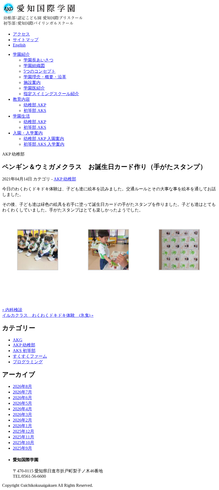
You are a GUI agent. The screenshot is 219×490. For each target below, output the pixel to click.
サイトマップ (25, 39)
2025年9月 (22, 448)
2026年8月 (22, 386)
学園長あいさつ (38, 60)
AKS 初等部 (24, 350)
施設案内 (32, 82)
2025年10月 (23, 442)
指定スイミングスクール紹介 (51, 93)
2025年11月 (23, 437)
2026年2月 (22, 420)
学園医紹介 (34, 88)
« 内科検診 (12, 309)
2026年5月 (22, 403)
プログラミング (28, 362)
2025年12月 (23, 431)
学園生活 (21, 116)
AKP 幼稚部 (65, 179)
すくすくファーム (30, 356)
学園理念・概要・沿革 (45, 77)
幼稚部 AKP (35, 105)
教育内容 (21, 99)
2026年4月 (22, 409)
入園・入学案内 (28, 133)
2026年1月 (22, 425)
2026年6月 (22, 397)
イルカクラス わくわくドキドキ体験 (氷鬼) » (47, 315)
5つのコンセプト (40, 71)
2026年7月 (22, 392)
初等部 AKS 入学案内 (44, 144)
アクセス (21, 34)
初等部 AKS (35, 110)
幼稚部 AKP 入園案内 (44, 138)
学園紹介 (21, 54)
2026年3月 (22, 414)
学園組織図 (34, 65)
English (19, 45)
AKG (17, 340)
